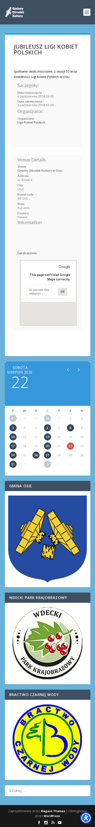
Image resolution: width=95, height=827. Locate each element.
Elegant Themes (53, 811)
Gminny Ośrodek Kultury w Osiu (39, 170)
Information (29, 222)
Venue (21, 166)
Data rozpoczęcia (29, 92)
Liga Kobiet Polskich (31, 122)
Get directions (27, 253)
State (21, 204)
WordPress (52, 816)
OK (63, 292)
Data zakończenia (29, 101)
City (20, 185)
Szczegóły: (28, 85)
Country (23, 213)
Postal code (25, 194)
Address (23, 176)
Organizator (25, 118)
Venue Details (31, 159)
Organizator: (30, 111)
